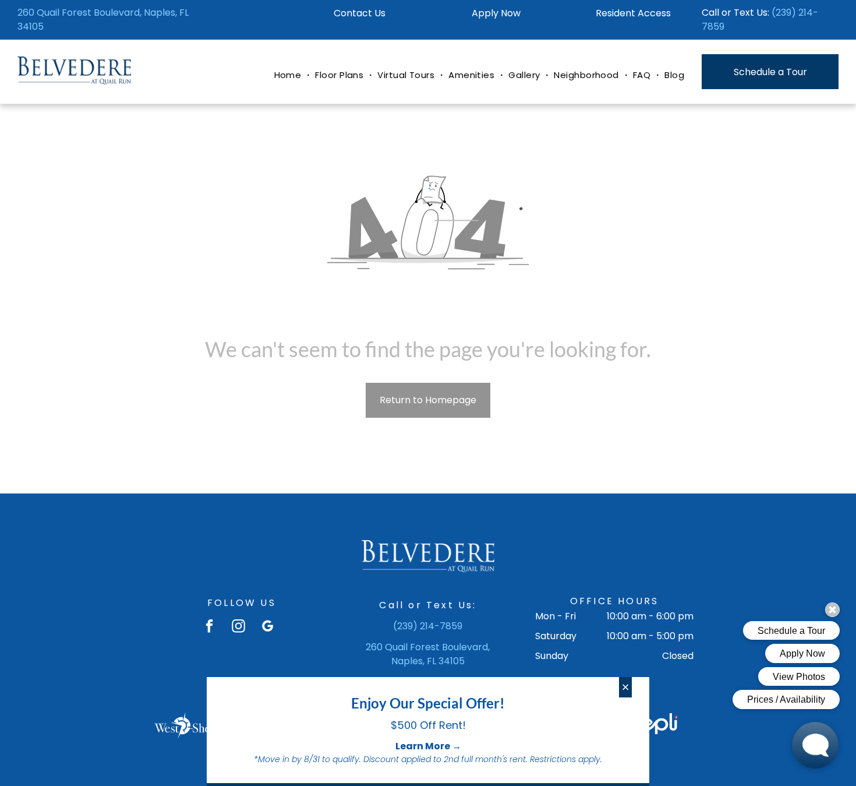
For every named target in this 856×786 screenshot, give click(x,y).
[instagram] (238, 627)
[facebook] (209, 627)
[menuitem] (289, 75)
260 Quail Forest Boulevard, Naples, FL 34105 (428, 654)
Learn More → (428, 746)
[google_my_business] (267, 627)
